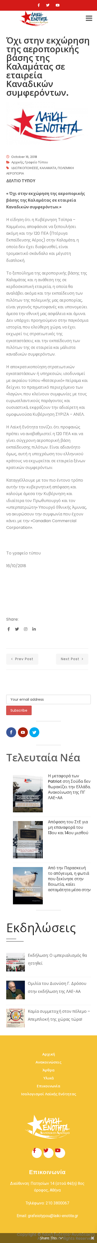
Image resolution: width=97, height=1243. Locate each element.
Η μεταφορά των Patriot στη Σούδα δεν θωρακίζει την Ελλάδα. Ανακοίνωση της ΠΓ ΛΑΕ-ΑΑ (69, 787)
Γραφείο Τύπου (36, 162)
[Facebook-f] (37, 1153)
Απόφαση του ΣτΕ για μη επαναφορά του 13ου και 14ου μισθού (68, 827)
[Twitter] (47, 5)
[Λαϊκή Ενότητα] (34, 18)
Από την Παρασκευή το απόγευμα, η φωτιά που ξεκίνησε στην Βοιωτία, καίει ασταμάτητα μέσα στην (69, 879)
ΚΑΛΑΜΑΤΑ (48, 168)
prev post (23, 658)
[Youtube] (58, 5)
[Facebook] (39, 5)
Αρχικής (17, 162)
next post (71, 658)
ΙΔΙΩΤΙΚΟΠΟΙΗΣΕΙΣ (24, 168)
